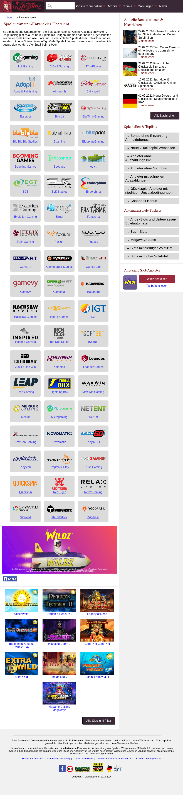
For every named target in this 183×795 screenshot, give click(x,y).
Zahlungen (145, 6)
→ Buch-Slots (136, 231)
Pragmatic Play (59, 467)
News (163, 6)
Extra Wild (21, 676)
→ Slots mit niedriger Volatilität (149, 248)
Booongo (59, 166)
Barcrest (25, 116)
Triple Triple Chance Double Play (21, 645)
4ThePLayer (93, 66)
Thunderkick (59, 517)
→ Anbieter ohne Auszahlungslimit (138, 158)
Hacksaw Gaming (25, 316)
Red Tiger (59, 492)
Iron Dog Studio (59, 341)
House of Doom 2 (59, 643)
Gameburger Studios (59, 266)
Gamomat (59, 291)
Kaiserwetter (21, 613)
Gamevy (25, 291)
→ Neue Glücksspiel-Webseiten (150, 148)
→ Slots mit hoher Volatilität (147, 256)
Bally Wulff (93, 91)
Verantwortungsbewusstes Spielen (114, 758)
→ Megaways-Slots (141, 240)
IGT (93, 316)
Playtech (25, 467)
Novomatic (59, 442)
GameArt (25, 266)
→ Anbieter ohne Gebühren (147, 168)
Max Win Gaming (93, 391)
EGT (25, 191)
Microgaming (59, 417)
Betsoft (59, 116)
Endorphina (93, 191)
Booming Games (25, 166)
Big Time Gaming (93, 116)
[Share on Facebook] (10, 580)
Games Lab (93, 266)
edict (93, 166)
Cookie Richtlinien (83, 758)
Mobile (112, 6)
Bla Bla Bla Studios (25, 141)
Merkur (25, 417)
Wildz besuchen (157, 278)
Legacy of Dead (97, 613)
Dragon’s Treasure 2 (59, 613)
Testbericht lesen (156, 285)
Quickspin (25, 492)
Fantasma (93, 216)
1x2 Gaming (25, 66)
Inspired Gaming (25, 341)
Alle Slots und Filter (98, 720)
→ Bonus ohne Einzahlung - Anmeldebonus (147, 137)
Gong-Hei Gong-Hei (97, 643)
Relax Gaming (93, 492)
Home (9, 17)
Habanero (93, 291)
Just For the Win (25, 366)
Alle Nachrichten (164, 115)
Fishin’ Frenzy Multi (97, 676)
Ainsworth (59, 91)
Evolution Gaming (25, 216)
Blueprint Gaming (93, 141)
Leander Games (93, 366)
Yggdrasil (93, 517)
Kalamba (59, 366)
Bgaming (59, 141)
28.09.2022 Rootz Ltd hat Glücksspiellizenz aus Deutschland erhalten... (154, 68)
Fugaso (93, 241)
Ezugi (59, 216)
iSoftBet (93, 341)
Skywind (25, 517)
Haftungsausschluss (32, 758)
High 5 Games (59, 316)
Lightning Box (59, 391)
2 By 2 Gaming (59, 66)
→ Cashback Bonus (141, 201)
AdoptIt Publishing (25, 91)
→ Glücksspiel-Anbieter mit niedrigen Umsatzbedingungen (149, 190)
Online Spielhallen (89, 6)
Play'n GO (93, 442)
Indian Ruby (59, 676)
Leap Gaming (25, 391)
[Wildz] (59, 572)
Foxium (59, 241)
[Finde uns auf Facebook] (62, 771)
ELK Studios (59, 191)
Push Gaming (93, 467)
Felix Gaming (25, 241)
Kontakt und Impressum (148, 758)
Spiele (127, 6)
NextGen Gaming (25, 442)
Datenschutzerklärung (58, 758)
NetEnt (93, 417)
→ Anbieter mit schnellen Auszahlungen (144, 178)
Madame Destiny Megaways (59, 708)
